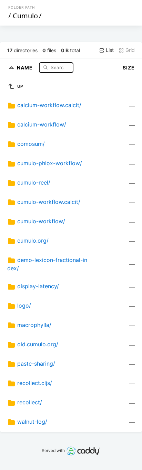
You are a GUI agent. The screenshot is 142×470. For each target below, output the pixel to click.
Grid (129, 50)
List (109, 50)
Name (25, 67)
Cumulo (25, 15)
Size (129, 67)
